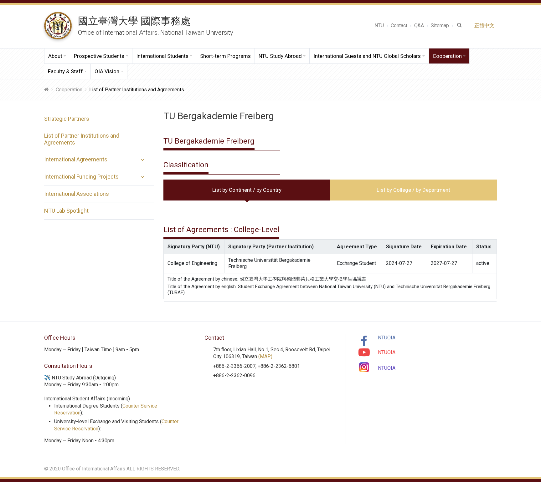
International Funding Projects (81, 176)
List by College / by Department (413, 190)
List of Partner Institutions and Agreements (81, 139)
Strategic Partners (66, 118)
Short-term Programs (225, 56)
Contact (399, 25)
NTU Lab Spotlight (66, 210)
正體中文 (485, 25)
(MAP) (265, 356)
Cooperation (69, 90)
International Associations (76, 193)
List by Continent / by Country (246, 190)
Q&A (419, 25)
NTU (379, 25)
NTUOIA (386, 338)
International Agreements (75, 159)
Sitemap (440, 25)
